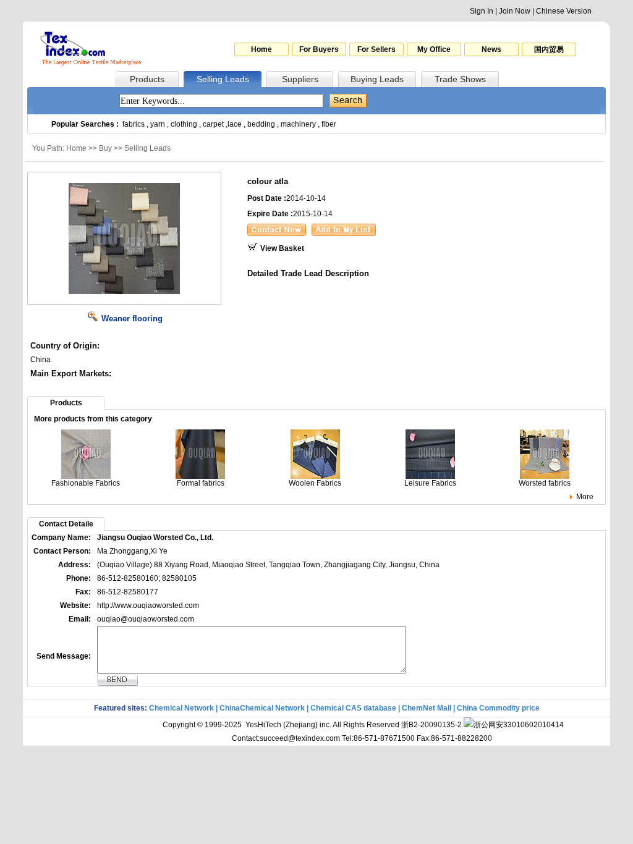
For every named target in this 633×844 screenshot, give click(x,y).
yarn (157, 124)
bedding (261, 124)
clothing (184, 124)
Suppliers (300, 79)
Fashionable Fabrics (85, 483)
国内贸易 (549, 49)
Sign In (481, 11)
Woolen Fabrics (315, 483)
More (584, 496)
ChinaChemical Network (262, 708)
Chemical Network (182, 708)
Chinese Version (564, 11)
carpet (213, 124)
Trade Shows (460, 79)
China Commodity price (498, 708)
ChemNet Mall (426, 708)
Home (261, 49)
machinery (298, 124)
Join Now (514, 11)
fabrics (133, 124)
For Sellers (376, 49)
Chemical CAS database (353, 708)
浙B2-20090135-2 (431, 724)
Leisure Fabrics (430, 483)
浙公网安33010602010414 (519, 724)
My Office (434, 49)
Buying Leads (377, 79)
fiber (328, 124)
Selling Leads (223, 79)
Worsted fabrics (545, 483)
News (491, 49)
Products (147, 79)
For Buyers (319, 49)
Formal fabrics (200, 483)
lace (234, 124)
